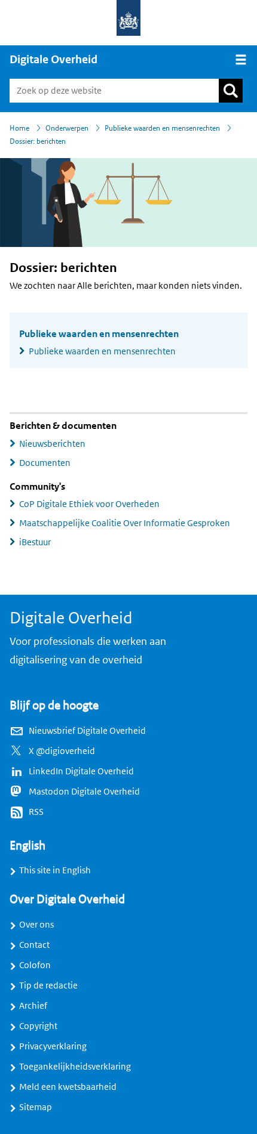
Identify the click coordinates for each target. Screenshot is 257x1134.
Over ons (36, 924)
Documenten (45, 463)
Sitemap (35, 1107)
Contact (34, 945)
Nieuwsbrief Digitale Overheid (87, 730)
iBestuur (35, 542)
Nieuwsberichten (52, 443)
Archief (33, 1005)
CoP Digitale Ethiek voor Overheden (89, 504)
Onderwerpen (66, 128)
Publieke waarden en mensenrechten (162, 128)
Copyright (38, 1026)
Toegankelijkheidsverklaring (75, 1066)
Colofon (35, 965)
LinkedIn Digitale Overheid (81, 771)
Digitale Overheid (53, 59)
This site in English (55, 870)
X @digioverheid (62, 751)
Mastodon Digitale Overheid (84, 791)
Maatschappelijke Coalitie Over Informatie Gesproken (124, 523)
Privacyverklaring (53, 1046)
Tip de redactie (48, 985)
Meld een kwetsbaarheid (68, 1087)
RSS (36, 812)
